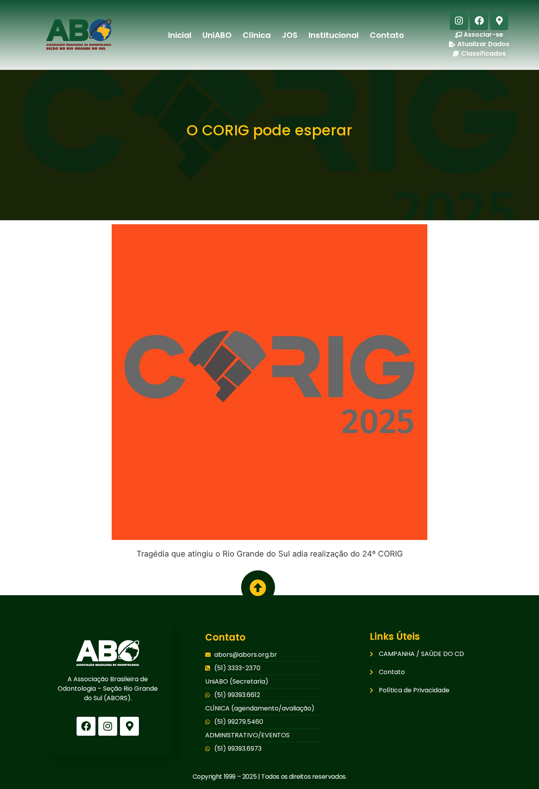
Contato (387, 35)
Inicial (179, 35)
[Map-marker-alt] (499, 21)
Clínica (257, 35)
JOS (290, 35)
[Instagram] (459, 21)
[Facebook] (479, 21)
